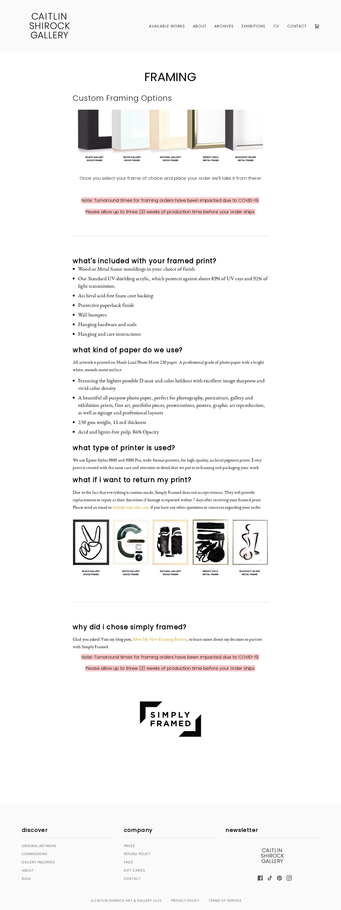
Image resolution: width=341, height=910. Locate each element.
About (28, 870)
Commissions (34, 854)
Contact (132, 878)
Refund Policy (137, 854)
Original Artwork (39, 846)
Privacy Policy (185, 900)
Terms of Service (225, 900)
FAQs (128, 862)
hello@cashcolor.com (131, 507)
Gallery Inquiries (38, 862)
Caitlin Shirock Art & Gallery (123, 900)
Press (129, 846)
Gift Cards (134, 870)
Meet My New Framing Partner (160, 639)
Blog (26, 878)
